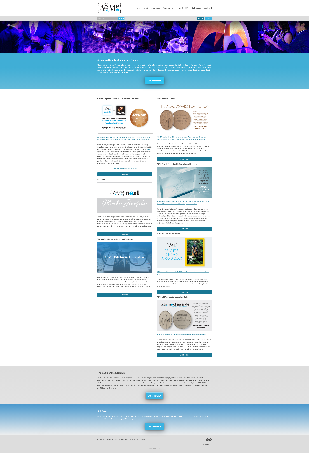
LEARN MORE (124, 295)
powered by (150, 448)
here (148, 149)
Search (121, 18)
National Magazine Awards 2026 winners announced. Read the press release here (123, 137)
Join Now (200, 18)
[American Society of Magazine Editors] (109, 13)
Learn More (154, 80)
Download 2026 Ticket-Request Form (125, 168)
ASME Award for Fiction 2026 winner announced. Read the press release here (181, 137)
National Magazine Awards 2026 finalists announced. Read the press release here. (123, 139)
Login (208, 18)
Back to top (206, 444)
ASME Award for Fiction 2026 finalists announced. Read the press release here (182, 139)
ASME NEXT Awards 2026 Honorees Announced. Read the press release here (181, 334)
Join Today (154, 396)
